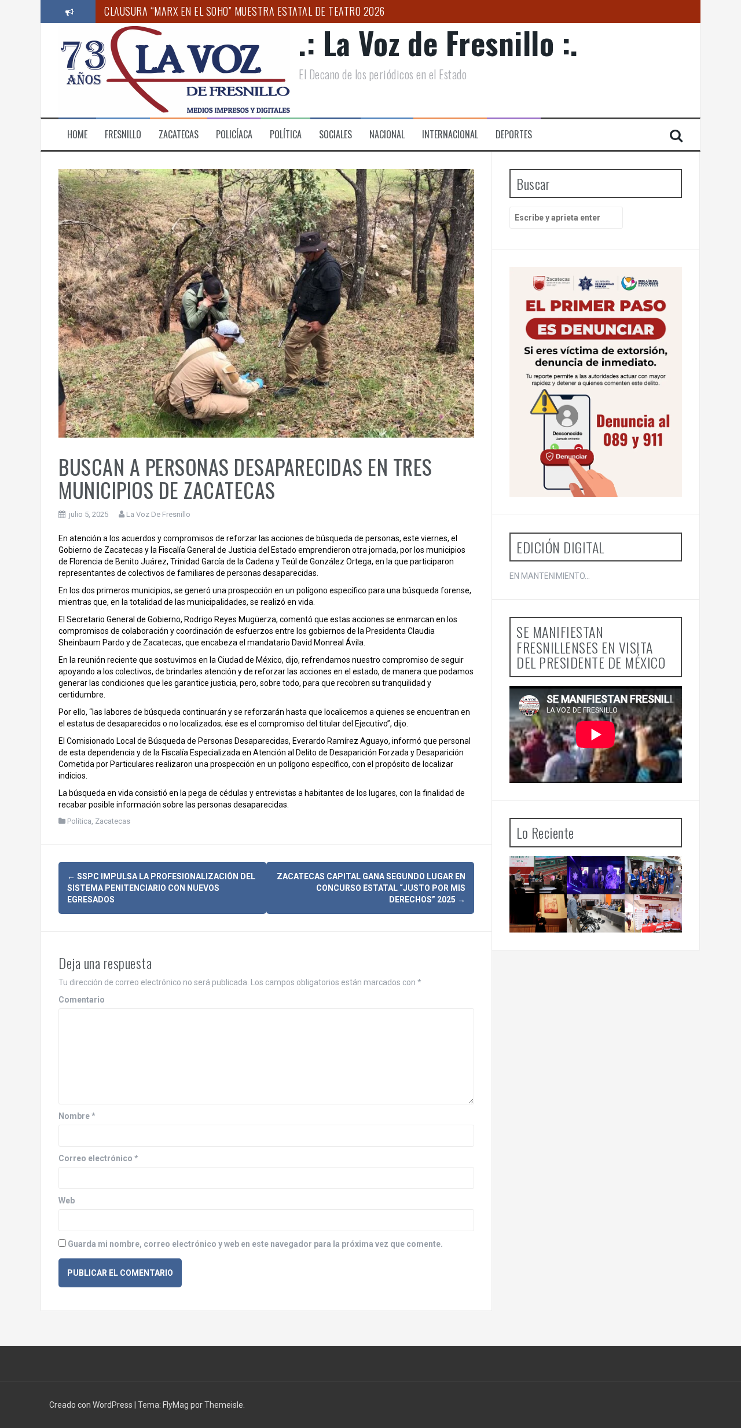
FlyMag (176, 1404)
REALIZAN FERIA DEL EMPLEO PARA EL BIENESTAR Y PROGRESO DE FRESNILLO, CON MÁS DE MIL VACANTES (658, 968)
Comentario (81, 999)
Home (77, 134)
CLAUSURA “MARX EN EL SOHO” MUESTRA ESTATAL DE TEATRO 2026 (244, 11)
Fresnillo (123, 134)
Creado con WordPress (91, 1404)
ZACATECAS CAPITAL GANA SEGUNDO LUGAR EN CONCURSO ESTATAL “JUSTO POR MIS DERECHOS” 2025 (371, 888)
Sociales (335, 134)
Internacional (450, 134)
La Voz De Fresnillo (158, 514)
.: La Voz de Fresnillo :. (438, 42)
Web (66, 1200)
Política (286, 134)
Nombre (77, 1116)
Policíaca (234, 134)
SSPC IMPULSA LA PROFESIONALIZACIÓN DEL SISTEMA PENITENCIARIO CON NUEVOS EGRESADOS (161, 888)
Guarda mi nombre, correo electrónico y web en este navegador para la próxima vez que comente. (255, 1244)
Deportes (514, 134)
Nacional (387, 134)
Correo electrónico (98, 1158)
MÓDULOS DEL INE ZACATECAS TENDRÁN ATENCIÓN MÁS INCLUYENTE (602, 943)
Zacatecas (179, 134)
